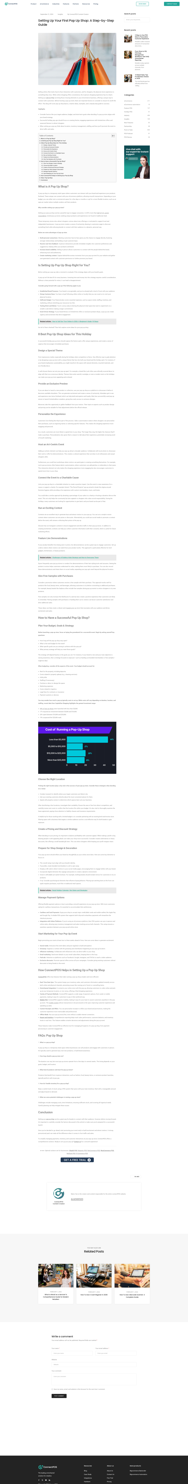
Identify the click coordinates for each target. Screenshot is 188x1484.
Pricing (95, 4)
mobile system (54, 1003)
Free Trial (110, 1478)
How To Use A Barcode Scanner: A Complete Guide (132, 1296)
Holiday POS (128, 112)
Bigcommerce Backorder (138, 1471)
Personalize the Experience (50, 149)
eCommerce (44, 4)
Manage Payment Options (50, 171)
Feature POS (128, 108)
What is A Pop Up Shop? (48, 138)
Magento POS (82, 1150)
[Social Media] (39, 1480)
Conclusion (44, 180)
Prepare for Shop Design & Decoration (53, 169)
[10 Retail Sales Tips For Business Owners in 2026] (128, 78)
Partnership (128, 126)
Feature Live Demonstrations (51, 157)
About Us (110, 1471)
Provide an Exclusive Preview (51, 147)
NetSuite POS (71, 1153)
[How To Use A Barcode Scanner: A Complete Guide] (132, 1276)
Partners (76, 4)
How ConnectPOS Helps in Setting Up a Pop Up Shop (57, 175)
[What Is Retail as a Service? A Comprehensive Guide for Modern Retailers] (55, 1275)
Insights (60, 14)
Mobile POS (44, 1000)
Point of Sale (128, 130)
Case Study (87, 1474)
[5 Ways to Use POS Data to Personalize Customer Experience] (128, 38)
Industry (126, 115)
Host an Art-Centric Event (50, 151)
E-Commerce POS (82, 1153)
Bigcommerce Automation (138, 1474)
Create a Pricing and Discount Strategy (54, 167)
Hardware (87, 1482)
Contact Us (110, 1474)
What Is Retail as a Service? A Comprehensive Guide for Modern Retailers (56, 1297)
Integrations (88, 1478)
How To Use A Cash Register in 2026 (94, 1295)
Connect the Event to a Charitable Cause (54, 153)
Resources (86, 4)
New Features (128, 123)
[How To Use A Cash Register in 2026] (94, 1276)
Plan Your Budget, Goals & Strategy (53, 163)
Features (66, 4)
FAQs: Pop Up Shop (46, 178)
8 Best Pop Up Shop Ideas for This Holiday (54, 143)
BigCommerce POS (94, 1150)
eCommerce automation (132, 104)
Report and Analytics (46, 1017)
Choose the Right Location (50, 165)
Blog (85, 1471)
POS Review (128, 137)
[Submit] (148, 20)
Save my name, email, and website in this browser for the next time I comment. (79, 1389)
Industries (55, 4)
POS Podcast (128, 133)
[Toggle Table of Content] (112, 135)
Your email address (102, 1348)
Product (33, 4)
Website (54, 1360)
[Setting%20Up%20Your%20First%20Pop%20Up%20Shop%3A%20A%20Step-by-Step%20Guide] (84, 1218)
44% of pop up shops (47, 709)
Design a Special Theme (50, 145)
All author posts (77, 1199)
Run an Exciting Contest (50, 155)
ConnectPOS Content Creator (79, 14)
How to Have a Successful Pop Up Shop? (53, 161)
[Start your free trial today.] (77, 1160)
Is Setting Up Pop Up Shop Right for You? (53, 140)
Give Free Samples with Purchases (52, 159)
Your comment (56, 1371)
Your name (56, 1348)
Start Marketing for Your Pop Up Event (53, 173)
